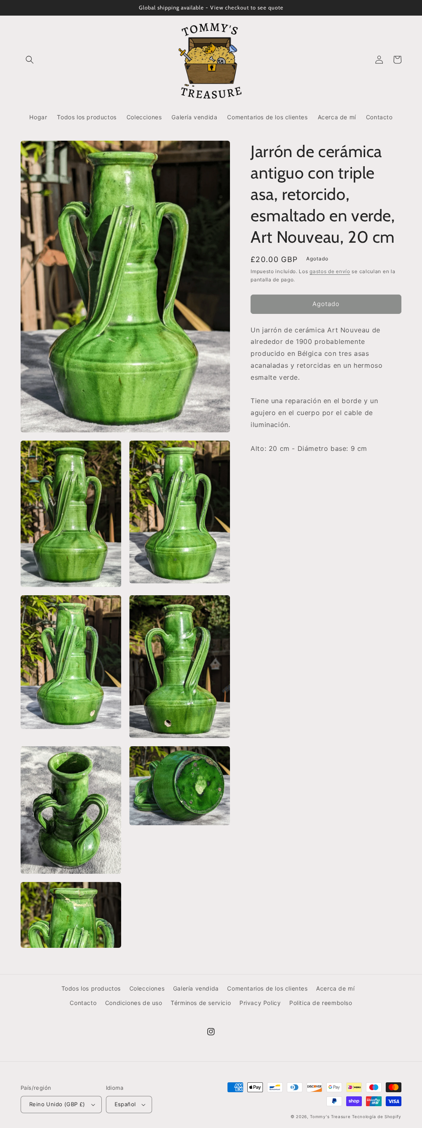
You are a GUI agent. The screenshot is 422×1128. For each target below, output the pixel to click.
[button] (30, 60)
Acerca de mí (335, 988)
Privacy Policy (260, 1002)
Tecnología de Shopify (376, 1116)
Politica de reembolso (320, 1002)
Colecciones (147, 988)
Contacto (83, 1002)
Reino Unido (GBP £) (57, 1104)
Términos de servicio (201, 1002)
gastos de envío (329, 271)
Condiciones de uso (133, 1002)
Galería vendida (196, 988)
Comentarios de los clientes (267, 988)
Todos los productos (91, 988)
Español (125, 1104)
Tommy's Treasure (330, 1116)
